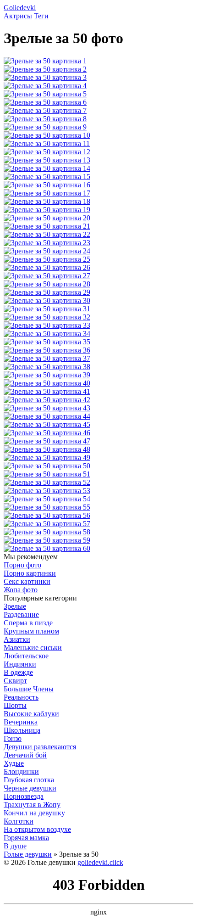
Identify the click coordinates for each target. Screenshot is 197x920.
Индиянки (20, 664)
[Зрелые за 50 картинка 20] (47, 218)
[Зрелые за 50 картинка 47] (47, 441)
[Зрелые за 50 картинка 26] (47, 267)
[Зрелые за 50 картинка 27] (47, 276)
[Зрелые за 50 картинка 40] (47, 383)
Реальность (21, 697)
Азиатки (17, 639)
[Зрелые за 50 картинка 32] (47, 317)
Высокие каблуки (31, 714)
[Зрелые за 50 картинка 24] (47, 251)
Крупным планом (31, 631)
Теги (41, 16)
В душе (15, 846)
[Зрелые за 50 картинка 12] (47, 152)
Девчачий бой (25, 755)
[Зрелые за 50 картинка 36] (47, 350)
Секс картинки (27, 581)
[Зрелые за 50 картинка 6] (45, 102)
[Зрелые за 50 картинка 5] (45, 94)
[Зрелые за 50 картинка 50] (47, 466)
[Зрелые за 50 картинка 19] (47, 209)
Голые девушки (28, 854)
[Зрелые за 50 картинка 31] (47, 309)
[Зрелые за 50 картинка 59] (47, 540)
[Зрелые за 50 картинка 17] (47, 193)
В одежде (18, 672)
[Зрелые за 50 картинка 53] (47, 490)
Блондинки (21, 771)
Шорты (15, 705)
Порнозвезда (24, 796)
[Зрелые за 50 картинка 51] (47, 474)
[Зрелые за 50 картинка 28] (47, 284)
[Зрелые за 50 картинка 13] (47, 160)
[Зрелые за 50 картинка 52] (47, 482)
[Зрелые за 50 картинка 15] (47, 176)
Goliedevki (20, 7)
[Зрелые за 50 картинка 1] (45, 61)
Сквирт (15, 680)
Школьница (22, 730)
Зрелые (15, 606)
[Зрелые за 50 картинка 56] (47, 515)
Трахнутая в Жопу (32, 804)
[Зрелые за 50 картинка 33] (47, 325)
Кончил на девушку (34, 813)
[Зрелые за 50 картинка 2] (45, 69)
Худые (14, 763)
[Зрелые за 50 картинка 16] (47, 185)
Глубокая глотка (29, 780)
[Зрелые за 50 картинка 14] (47, 168)
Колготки (18, 821)
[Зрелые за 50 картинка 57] (47, 523)
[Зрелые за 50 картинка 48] (47, 449)
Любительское (26, 656)
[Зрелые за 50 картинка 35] (47, 342)
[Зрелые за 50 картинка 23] (47, 243)
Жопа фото (21, 590)
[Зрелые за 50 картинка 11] (47, 143)
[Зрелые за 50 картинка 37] (47, 358)
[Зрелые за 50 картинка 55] (47, 507)
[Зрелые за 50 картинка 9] (45, 127)
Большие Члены (29, 689)
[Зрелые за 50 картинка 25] (47, 259)
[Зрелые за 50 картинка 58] (47, 532)
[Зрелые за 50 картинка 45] (47, 424)
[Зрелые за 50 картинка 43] (47, 408)
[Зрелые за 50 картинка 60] (47, 548)
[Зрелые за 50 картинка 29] (47, 292)
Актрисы (18, 16)
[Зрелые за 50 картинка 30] (47, 300)
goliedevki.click (100, 862)
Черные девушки (30, 788)
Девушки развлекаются (40, 747)
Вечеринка (21, 722)
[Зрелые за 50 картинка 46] (47, 433)
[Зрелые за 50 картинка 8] (45, 119)
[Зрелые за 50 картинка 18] (47, 201)
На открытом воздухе (37, 829)
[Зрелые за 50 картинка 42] (47, 400)
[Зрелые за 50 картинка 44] (47, 416)
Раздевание (21, 614)
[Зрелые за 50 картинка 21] (47, 226)
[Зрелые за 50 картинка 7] (45, 110)
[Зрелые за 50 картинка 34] (47, 333)
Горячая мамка (26, 837)
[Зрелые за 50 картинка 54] (47, 499)
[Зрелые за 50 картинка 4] (45, 86)
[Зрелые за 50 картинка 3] (45, 77)
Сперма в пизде (28, 623)
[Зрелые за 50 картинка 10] (47, 135)
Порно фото (22, 565)
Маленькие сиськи (33, 647)
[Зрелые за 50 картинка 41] (47, 391)
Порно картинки (30, 573)
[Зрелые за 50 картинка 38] (47, 366)
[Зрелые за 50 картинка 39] (47, 375)
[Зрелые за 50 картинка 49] (47, 457)
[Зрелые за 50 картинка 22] (47, 234)
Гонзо (13, 738)
